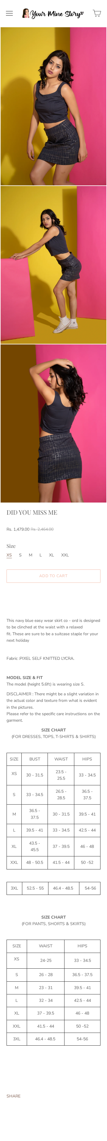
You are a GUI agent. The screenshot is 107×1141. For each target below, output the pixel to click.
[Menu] (9, 13)
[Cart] (97, 13)
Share (14, 1096)
